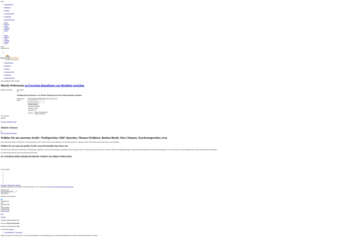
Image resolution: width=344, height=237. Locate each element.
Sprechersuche (5, 48)
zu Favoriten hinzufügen (40, 85)
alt (1, 206)
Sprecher (6, 24)
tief (8, 201)
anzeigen (11, 229)
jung (8, 204)
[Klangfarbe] (9, 60)
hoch (2, 203)
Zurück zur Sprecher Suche (8, 122)
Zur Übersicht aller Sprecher (9, 133)
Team (5, 26)
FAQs (6, 31)
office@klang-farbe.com (66, 187)
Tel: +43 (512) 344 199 (52, 187)
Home (6, 23)
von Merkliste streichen (70, 85)
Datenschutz (11, 185)
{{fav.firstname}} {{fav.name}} (13, 232)
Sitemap (18, 185)
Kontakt (6, 29)
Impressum (4, 185)
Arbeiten (6, 27)
